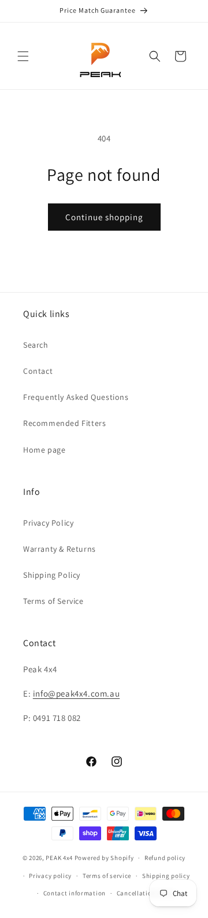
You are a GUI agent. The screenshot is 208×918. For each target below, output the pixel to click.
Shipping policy (166, 876)
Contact (38, 371)
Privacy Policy (48, 523)
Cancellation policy (146, 893)
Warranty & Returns (59, 549)
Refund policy (164, 858)
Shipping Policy (51, 575)
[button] (23, 56)
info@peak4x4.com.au (76, 693)
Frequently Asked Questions (76, 397)
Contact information (74, 893)
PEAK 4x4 (59, 858)
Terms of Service (53, 601)
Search (36, 345)
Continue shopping (104, 217)
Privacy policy (50, 876)
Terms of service (107, 876)
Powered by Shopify (104, 858)
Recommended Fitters (64, 423)
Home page (44, 450)
